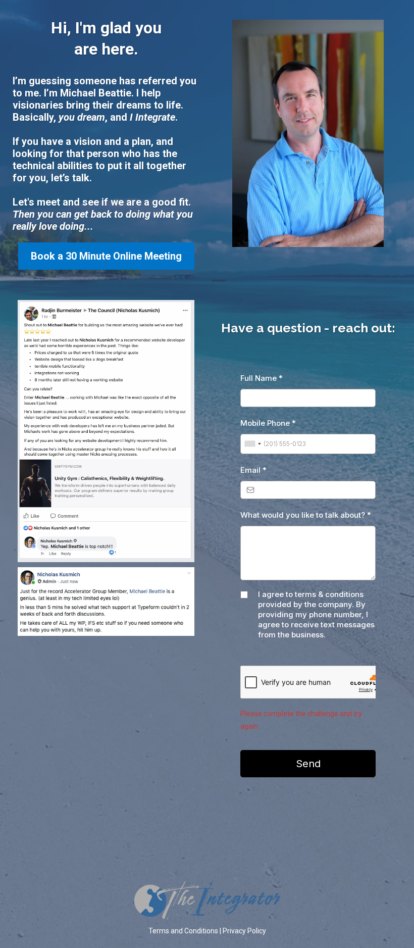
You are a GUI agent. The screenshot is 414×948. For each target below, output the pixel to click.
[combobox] (252, 444)
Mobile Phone (268, 423)
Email (253, 470)
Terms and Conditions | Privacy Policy (207, 931)
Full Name (261, 378)
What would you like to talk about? (305, 515)
